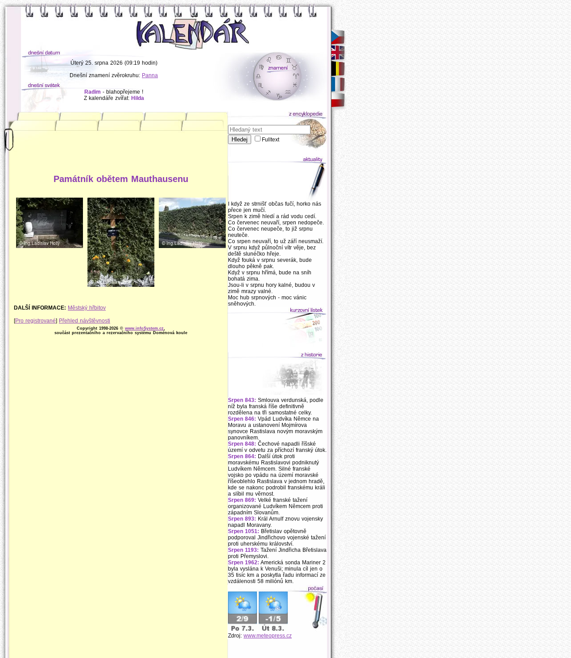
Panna (150, 75)
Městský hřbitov (87, 308)
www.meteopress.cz (268, 636)
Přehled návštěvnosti (84, 321)
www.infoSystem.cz (144, 328)
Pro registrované (35, 321)
